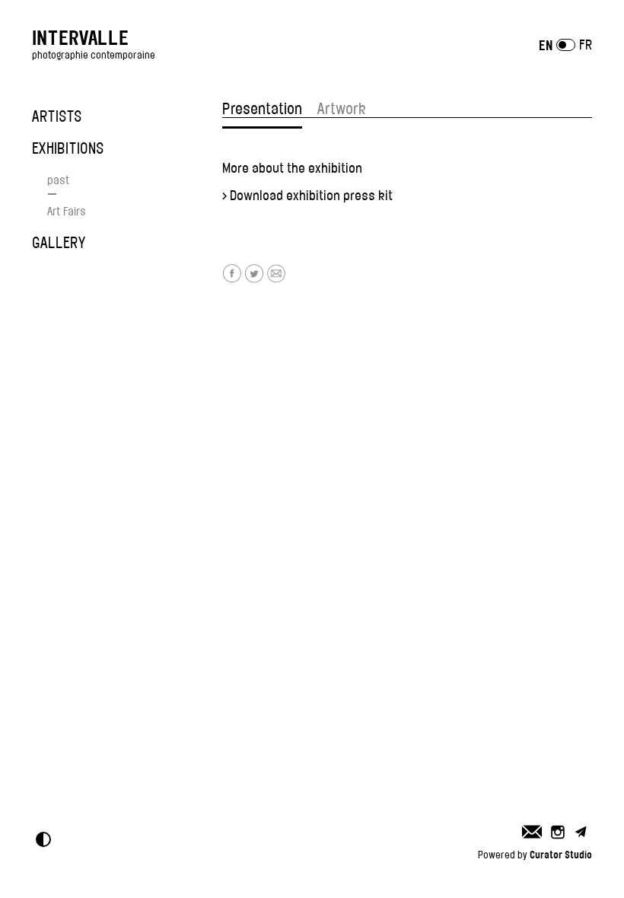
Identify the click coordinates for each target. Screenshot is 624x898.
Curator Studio (561, 854)
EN (545, 45)
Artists (57, 116)
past (58, 180)
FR (585, 45)
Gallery (58, 242)
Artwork (341, 108)
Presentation (262, 108)
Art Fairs (66, 211)
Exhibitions (68, 148)
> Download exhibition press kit (307, 195)
